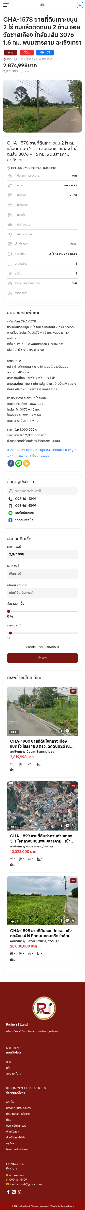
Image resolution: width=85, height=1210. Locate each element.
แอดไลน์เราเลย (24, 512)
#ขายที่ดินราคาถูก (33, 449)
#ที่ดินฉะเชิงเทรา (17, 456)
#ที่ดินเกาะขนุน (39, 456)
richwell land (17, 1175)
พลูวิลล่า (10, 1143)
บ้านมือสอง (12, 1131)
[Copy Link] (26, 463)
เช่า (8, 1067)
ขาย (8, 1061)
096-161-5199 (25, 498)
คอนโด (10, 1102)
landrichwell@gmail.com (26, 1184)
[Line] (18, 463)
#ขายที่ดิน (13, 449)
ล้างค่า (42, 657)
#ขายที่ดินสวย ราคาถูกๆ (61, 449)
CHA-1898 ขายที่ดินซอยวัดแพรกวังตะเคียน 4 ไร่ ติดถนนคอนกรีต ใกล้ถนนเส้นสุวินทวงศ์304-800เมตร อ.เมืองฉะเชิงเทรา (41, 933)
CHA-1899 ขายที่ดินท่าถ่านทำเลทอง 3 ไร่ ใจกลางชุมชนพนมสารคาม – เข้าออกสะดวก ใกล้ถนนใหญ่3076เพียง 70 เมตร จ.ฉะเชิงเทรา (41, 838)
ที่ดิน (8, 1120)
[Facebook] (11, 463)
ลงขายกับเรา (14, 1073)
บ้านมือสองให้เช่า (15, 1137)
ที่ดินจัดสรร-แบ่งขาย (18, 1114)
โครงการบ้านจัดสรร (17, 1149)
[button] (7, 106)
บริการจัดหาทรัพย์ (16, 1125)
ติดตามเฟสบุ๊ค (23, 520)
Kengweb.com (67, 1205)
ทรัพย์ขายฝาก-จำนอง (18, 1108)
